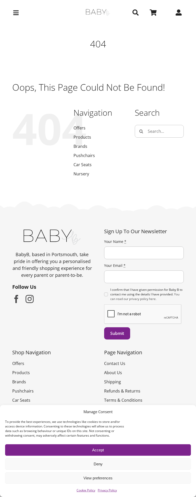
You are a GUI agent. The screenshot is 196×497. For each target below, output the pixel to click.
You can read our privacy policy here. (144, 296)
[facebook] (16, 299)
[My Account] (179, 13)
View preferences (98, 478)
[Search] (135, 13)
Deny (98, 464)
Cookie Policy (86, 490)
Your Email (115, 265)
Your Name (115, 241)
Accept (98, 450)
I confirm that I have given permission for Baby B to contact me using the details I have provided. (146, 294)
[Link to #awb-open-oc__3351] (39, 13)
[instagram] (30, 299)
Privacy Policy (107, 490)
